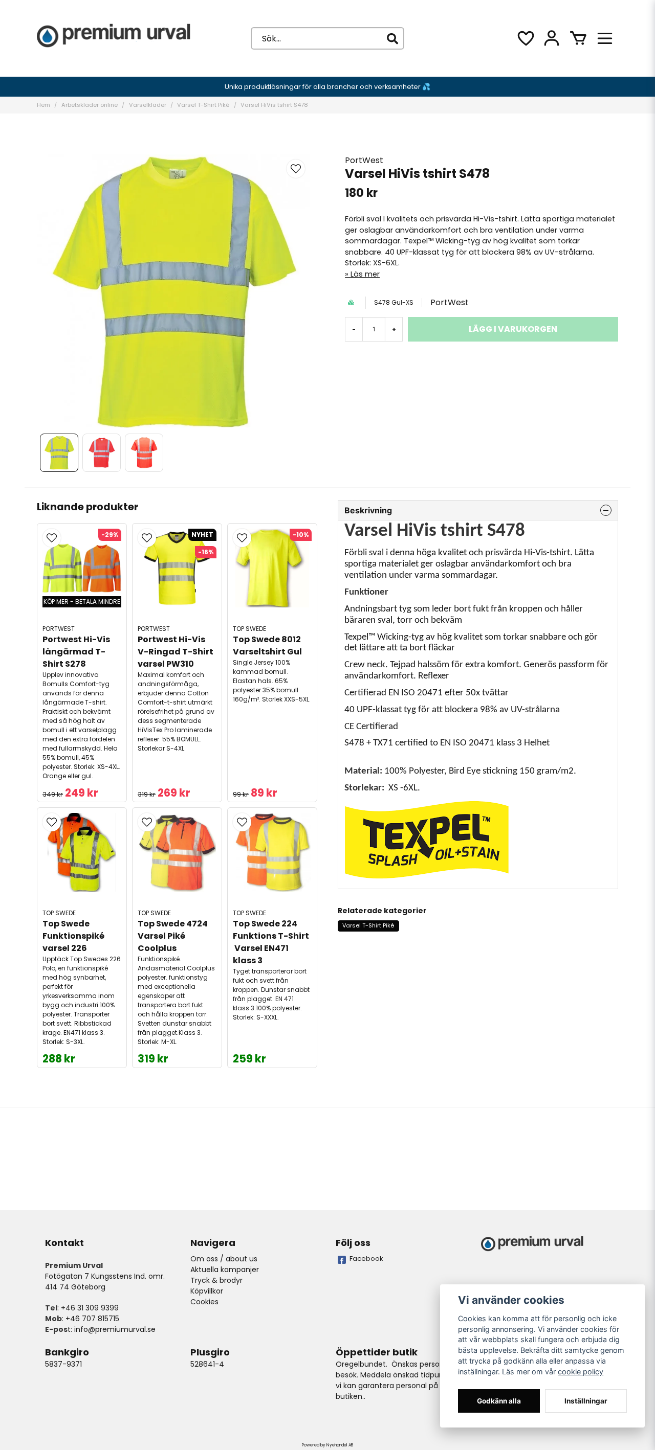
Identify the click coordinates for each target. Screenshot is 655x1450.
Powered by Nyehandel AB (327, 1445)
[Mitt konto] (551, 38)
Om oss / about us (223, 1259)
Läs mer (365, 274)
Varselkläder (147, 105)
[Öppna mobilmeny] (605, 38)
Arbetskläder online (89, 105)
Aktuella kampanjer (224, 1269)
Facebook (366, 1258)
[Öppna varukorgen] (578, 38)
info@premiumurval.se (115, 1329)
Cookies (204, 1302)
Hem (43, 105)
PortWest (364, 160)
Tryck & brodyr (216, 1280)
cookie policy (580, 1371)
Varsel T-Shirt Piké (203, 105)
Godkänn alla (499, 1401)
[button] (296, 169)
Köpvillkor (206, 1291)
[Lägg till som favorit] (525, 38)
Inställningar (585, 1401)
